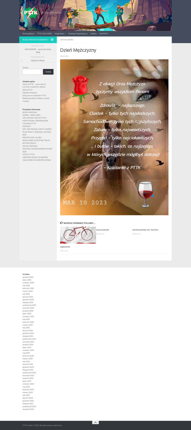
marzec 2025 (28, 325)
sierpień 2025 (28, 311)
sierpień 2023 (28, 378)
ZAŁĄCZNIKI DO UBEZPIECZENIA (37, 160)
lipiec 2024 (27, 347)
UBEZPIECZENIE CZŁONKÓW (35, 157)
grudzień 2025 (28, 300)
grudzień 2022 (28, 401)
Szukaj (25, 68)
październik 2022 (29, 406)
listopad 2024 (28, 336)
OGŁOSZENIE (102, 230)
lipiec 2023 (27, 381)
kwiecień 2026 (28, 288)
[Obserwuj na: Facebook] (52, 39)
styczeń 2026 (28, 297)
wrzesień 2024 (28, 342)
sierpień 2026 (28, 277)
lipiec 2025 (27, 314)
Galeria (93, 34)
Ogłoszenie (65, 247)
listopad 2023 (28, 370)
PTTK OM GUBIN (44, 34)
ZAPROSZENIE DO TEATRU (145, 230)
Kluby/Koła (59, 34)
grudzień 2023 (28, 367)
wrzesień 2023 (28, 375)
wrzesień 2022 (28, 409)
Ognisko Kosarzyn (30, 93)
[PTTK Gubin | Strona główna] (31, 12)
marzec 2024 (28, 359)
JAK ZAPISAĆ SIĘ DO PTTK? (35, 118)
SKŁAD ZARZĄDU (30, 146)
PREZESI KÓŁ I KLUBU (32, 138)
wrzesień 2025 (28, 308)
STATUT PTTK (28, 154)
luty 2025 (26, 328)
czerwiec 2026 (28, 283)
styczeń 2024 (28, 364)
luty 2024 (26, 361)
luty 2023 (26, 395)
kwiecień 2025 (28, 322)
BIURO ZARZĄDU (30, 112)
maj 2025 (26, 319)
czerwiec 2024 (28, 350)
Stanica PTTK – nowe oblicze (34, 84)
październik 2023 (29, 373)
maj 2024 (26, 353)
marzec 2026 (28, 291)
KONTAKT (103, 34)
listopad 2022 (28, 404)
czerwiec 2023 (28, 384)
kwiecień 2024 (28, 356)
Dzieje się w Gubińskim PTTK (34, 96)
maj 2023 (26, 387)
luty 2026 (26, 294)
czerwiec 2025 (28, 316)
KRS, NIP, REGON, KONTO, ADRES (37, 129)
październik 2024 (29, 339)
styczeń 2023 (28, 398)
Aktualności (67, 40)
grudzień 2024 (28, 333)
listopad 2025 (28, 302)
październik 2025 (29, 305)
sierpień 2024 (28, 345)
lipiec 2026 (27, 280)
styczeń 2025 (28, 331)
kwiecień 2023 (28, 390)
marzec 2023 (28, 392)
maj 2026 (26, 286)
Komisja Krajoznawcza (78, 34)
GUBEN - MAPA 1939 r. (32, 115)
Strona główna (28, 34)
